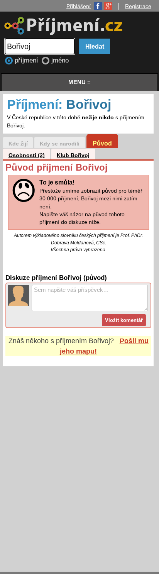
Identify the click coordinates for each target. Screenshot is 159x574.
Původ (102, 143)
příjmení (27, 60)
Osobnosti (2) (26, 155)
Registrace (138, 6)
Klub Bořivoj (73, 155)
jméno (60, 60)
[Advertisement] (79, 461)
